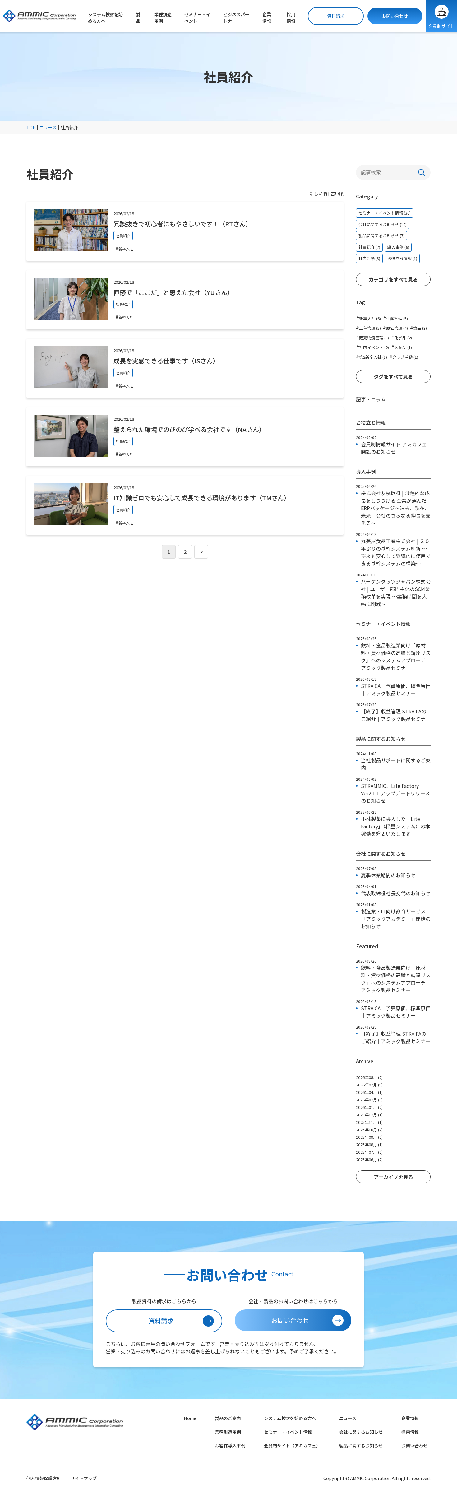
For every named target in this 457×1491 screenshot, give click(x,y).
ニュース (347, 1418)
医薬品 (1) (401, 347)
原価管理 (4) (395, 327)
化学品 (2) (401, 337)
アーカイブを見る (393, 1177)
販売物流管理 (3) (372, 337)
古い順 (337, 193)
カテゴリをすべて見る (393, 279)
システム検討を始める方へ (105, 17)
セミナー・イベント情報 (288, 1432)
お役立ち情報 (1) (402, 258)
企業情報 (266, 17)
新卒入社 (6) (368, 318)
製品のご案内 (228, 1418)
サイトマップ (84, 1478)
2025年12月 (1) (369, 1115)
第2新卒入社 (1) (371, 356)
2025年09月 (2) (369, 1137)
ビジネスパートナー (236, 17)
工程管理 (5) (368, 327)
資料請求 (335, 16)
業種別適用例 (163, 17)
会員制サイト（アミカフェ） (292, 1445)
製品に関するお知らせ (361, 1445)
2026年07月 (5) (369, 1085)
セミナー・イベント (197, 17)
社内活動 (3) (369, 258)
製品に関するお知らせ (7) (381, 236)
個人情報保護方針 (43, 1478)
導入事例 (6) (398, 247)
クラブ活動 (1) (403, 356)
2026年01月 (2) (369, 1107)
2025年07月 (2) (369, 1152)
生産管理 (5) (395, 318)
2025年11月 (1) (369, 1122)
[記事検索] (421, 172)
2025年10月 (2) (369, 1130)
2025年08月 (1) (369, 1145)
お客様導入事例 (230, 1445)
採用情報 (291, 17)
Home (190, 1418)
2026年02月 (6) (369, 1100)
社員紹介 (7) (369, 247)
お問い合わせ (395, 16)
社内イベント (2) (372, 347)
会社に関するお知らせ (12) (382, 224)
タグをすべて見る (393, 376)
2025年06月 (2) (369, 1159)
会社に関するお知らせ (361, 1432)
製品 (138, 17)
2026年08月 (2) (369, 1077)
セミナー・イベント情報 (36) (384, 213)
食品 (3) (418, 327)
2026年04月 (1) (369, 1092)
